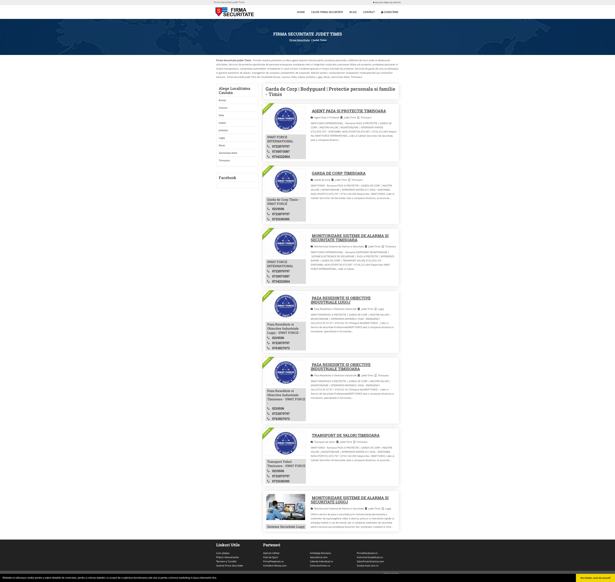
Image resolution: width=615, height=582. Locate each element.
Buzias (222, 100)
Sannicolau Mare (228, 152)
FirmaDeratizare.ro (367, 553)
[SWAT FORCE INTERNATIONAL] (286, 118)
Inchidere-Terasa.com (275, 565)
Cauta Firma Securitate (327, 12)
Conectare (390, 12)
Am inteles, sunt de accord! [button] (595, 578)
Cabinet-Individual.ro (321, 561)
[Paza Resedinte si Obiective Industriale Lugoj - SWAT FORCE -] (286, 305)
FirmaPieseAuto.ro (273, 561)
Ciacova (223, 107)
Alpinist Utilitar (271, 553)
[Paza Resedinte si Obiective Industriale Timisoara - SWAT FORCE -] (286, 372)
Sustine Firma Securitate (229, 565)
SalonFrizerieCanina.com (370, 561)
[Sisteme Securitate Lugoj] (286, 507)
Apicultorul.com (319, 557)
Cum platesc (223, 553)
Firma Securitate (299, 40)
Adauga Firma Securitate (387, 2)
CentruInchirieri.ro (320, 565)
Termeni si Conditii (226, 561)
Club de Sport (270, 557)
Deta (221, 115)
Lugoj (222, 137)
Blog (353, 12)
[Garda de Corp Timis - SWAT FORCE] (286, 181)
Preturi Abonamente (227, 557)
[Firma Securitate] (235, 11)
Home (301, 12)
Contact (369, 12)
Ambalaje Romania (320, 553)
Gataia (222, 122)
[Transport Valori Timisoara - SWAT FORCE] (286, 443)
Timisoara (224, 160)
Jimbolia (223, 130)
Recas (222, 145)
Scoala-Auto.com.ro (367, 565)
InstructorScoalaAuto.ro (370, 557)
